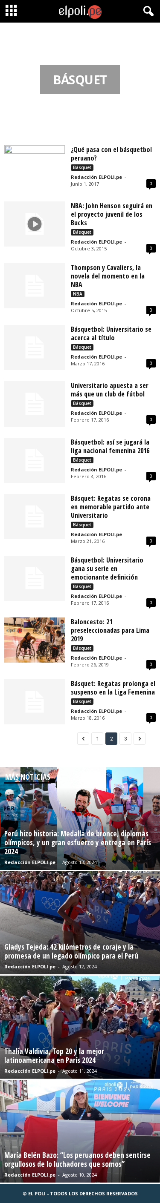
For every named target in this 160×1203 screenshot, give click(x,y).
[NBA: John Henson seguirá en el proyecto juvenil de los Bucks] (34, 224)
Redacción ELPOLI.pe (96, 177)
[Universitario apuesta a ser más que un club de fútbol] (34, 403)
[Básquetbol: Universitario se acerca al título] (34, 347)
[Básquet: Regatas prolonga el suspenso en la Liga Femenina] (34, 701)
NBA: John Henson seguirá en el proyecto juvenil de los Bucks (111, 214)
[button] (146, 11)
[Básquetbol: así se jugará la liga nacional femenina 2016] (34, 460)
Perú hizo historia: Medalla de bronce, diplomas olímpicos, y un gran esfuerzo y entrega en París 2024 (77, 842)
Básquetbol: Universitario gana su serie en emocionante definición (107, 568)
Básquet (82, 167)
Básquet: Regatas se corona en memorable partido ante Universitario (111, 507)
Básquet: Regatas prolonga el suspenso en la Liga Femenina (113, 688)
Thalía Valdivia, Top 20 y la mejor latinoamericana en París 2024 (54, 1055)
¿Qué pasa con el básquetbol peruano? (111, 154)
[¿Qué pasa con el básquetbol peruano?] (34, 167)
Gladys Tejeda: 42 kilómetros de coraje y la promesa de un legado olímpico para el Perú (71, 951)
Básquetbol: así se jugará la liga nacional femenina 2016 (110, 446)
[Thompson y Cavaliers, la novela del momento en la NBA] (34, 285)
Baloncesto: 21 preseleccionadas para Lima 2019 (110, 630)
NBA (77, 294)
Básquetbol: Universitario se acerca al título (111, 333)
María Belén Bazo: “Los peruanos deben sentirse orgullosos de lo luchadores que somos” (77, 1159)
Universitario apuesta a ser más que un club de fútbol (109, 390)
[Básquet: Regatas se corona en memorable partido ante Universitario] (34, 516)
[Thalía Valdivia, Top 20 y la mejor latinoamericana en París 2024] (80, 1027)
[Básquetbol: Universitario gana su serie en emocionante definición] (34, 578)
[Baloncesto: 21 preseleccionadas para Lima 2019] (34, 640)
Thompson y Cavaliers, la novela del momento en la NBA (108, 276)
